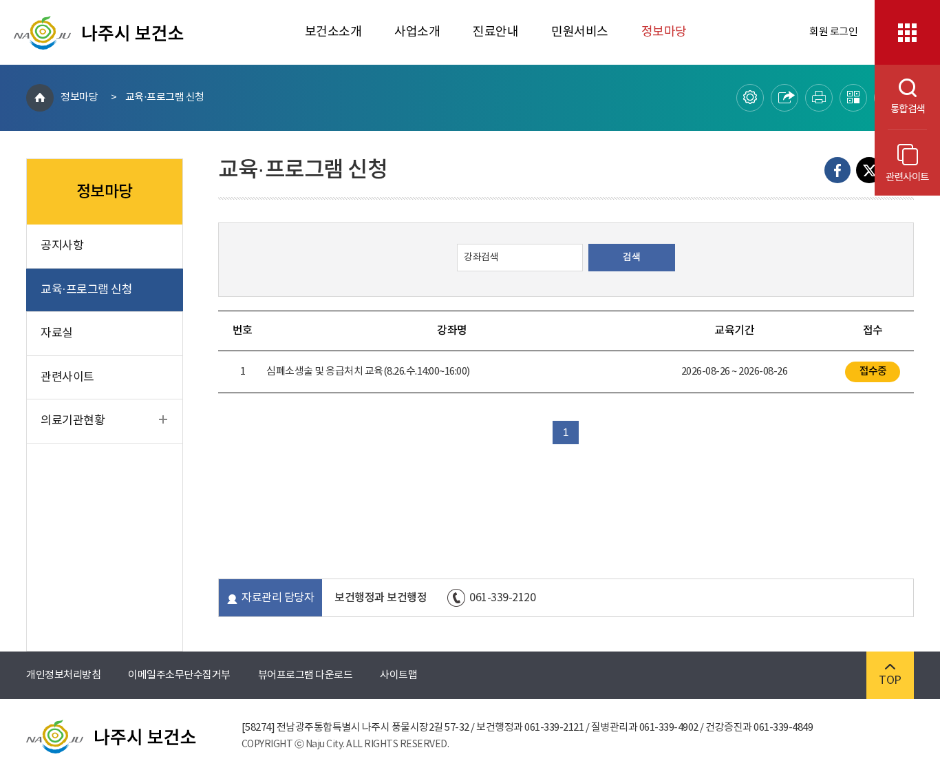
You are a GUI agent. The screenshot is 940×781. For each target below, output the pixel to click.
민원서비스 (579, 32)
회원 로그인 (833, 32)
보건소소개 (333, 32)
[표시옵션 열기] (750, 98)
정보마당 (664, 32)
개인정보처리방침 (63, 675)
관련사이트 (907, 177)
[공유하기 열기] (784, 98)
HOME (40, 98)
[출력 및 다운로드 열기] (819, 98)
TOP (890, 680)
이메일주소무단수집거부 (179, 675)
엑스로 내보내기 (869, 170)
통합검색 (900, 109)
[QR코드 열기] (853, 98)
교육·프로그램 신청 (164, 97)
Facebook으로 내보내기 (837, 170)
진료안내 (495, 32)
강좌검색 (481, 257)
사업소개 (417, 32)
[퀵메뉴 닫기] (907, 32)
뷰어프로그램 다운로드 (305, 675)
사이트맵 (398, 675)
